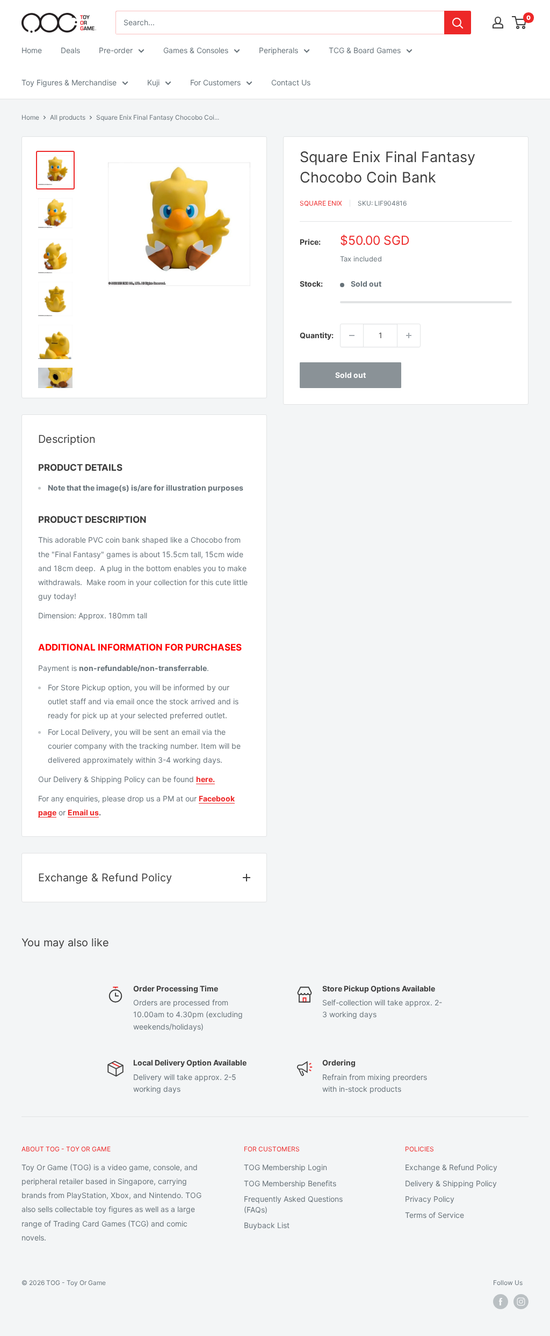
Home (31, 50)
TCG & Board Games (365, 50)
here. (205, 779)
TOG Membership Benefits (290, 1183)
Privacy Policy (429, 1198)
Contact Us (290, 82)
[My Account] (498, 22)
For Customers (215, 82)
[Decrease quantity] (352, 335)
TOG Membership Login (285, 1167)
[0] (519, 22)
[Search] (457, 22)
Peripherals (278, 50)
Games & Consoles (195, 50)
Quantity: (317, 335)
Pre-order (116, 50)
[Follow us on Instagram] (521, 1301)
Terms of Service (434, 1215)
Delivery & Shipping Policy (451, 1183)
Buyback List (267, 1225)
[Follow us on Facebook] (500, 1301)
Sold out (350, 374)
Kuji (153, 82)
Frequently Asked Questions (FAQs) (293, 1204)
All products (67, 117)
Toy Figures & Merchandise (69, 82)
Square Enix (321, 203)
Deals (70, 50)
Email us (83, 812)
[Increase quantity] (408, 335)
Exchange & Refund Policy (451, 1167)
